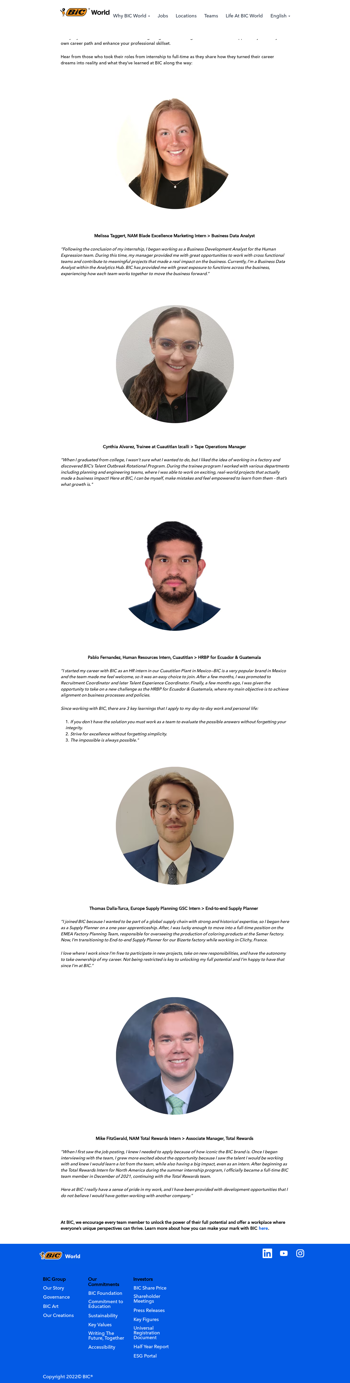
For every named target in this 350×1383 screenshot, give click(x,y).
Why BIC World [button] (130, 16)
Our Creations (58, 1315)
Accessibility (101, 1347)
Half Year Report (151, 1347)
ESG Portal (145, 1356)
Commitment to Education (105, 1304)
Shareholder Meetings (147, 1299)
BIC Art (51, 1306)
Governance (56, 1297)
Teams (211, 16)
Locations (186, 16)
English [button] (279, 16)
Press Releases (149, 1310)
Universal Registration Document (147, 1333)
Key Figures (146, 1319)
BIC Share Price (150, 1288)
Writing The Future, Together (106, 1336)
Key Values (100, 1325)
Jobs (163, 16)
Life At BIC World (244, 16)
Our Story (53, 1288)
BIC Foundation (105, 1293)
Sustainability (103, 1316)
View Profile (277, 33)
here (263, 1228)
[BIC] (85, 12)
